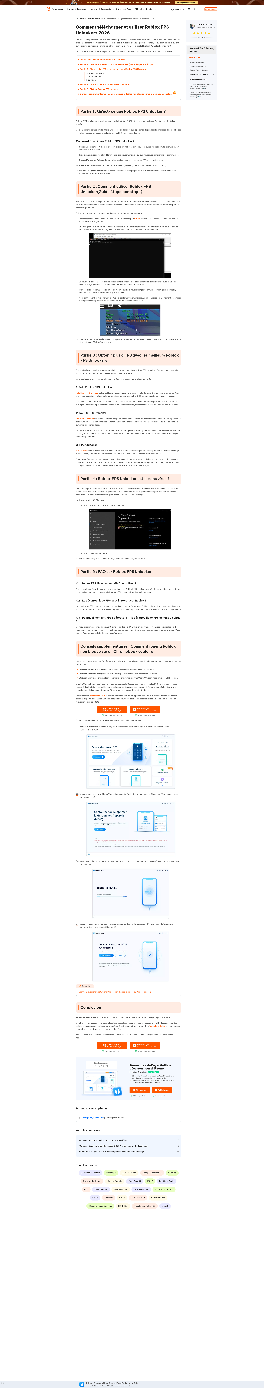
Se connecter (210, 9)
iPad (86, 1189)
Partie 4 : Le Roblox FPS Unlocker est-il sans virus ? (106, 84)
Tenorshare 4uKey (98, 696)
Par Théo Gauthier (205, 24)
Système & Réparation (76, 9)
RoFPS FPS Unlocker (85, 419)
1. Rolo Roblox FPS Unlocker (95, 73)
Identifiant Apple (166, 1181)
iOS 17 (150, 1181)
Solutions (150, 9)
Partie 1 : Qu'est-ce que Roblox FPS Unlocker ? (103, 59)
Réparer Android (115, 1181)
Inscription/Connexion (93, 1117)
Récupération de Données (100, 1206)
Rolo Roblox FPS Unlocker (87, 393)
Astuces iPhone (129, 1173)
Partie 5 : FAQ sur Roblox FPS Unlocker (99, 89)
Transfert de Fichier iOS (144, 1206)
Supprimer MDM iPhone (198, 66)
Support (178, 9)
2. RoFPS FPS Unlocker (93, 77)
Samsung (172, 1173)
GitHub (137, 219)
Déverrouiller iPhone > (96, 19)
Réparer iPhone (120, 1189)
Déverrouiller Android (90, 1173)
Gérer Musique (101, 1189)
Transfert (108, 1197)
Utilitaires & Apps (123, 9)
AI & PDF (139, 9)
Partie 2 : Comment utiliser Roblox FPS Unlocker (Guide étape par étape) (117, 64)
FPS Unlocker (82, 450)
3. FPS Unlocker (91, 80)
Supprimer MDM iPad (197, 62)
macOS (165, 1206)
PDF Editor (123, 1206)
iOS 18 (122, 1197)
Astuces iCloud (138, 1197)
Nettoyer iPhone (141, 1189)
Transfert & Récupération (101, 9)
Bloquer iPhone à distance (199, 70)
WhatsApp (111, 1173)
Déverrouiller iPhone (92, 1181)
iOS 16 (95, 1197)
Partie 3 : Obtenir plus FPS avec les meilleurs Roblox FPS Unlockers (113, 69)
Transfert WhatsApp (164, 1189)
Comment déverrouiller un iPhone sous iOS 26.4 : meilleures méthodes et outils (201, 86)
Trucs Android (134, 1181)
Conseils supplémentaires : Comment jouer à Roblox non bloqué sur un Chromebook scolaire (126, 94)
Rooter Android (158, 1197)
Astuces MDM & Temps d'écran (201, 50)
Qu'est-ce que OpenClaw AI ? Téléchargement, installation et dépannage (201, 95)
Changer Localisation (152, 1173)
